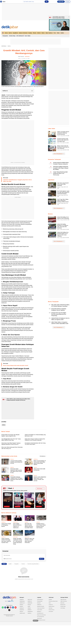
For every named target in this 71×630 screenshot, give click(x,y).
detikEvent (39, 604)
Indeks (62, 32)
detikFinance (22, 602)
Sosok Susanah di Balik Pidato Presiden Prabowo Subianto (61, 163)
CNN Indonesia (63, 599)
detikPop (29, 613)
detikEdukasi (22, 601)
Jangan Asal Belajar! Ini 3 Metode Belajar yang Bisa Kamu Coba (35, 435)
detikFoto (29, 609)
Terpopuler (5, 35)
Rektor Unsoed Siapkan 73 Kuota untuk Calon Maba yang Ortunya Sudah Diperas (40, 462)
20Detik (29, 608)
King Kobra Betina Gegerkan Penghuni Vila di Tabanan (58, 309)
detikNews (22, 599)
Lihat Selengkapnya (58, 153)
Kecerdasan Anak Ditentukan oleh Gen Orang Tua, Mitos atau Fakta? (35, 443)
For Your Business (40, 616)
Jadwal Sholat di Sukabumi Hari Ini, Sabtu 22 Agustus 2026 (60, 319)
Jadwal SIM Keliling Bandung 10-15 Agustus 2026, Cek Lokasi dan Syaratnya (62, 226)
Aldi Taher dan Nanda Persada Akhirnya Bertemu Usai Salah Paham (29, 525)
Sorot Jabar (27, 35)
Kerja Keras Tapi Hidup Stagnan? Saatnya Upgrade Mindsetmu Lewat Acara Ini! (10, 443)
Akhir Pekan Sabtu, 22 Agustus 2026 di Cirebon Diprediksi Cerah (59, 323)
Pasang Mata (39, 601)
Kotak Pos (51, 604)
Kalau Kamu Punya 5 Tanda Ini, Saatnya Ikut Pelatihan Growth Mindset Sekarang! (35, 439)
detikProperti (22, 613)
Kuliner (39, 32)
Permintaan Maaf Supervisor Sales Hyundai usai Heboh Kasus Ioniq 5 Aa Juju (16, 470)
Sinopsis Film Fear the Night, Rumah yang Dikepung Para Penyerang (58, 314)
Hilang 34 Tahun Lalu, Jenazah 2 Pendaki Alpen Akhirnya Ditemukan (29, 540)
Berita (10, 32)
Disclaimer (51, 611)
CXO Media (62, 608)
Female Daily (62, 606)
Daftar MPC (61, 1)
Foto (55, 32)
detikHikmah (30, 611)
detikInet (21, 604)
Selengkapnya (42, 456)
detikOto (21, 611)
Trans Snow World (40, 608)
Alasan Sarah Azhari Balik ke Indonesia (39, 469)
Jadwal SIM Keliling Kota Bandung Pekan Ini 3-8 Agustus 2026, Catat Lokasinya (62, 234)
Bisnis (43, 32)
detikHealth (30, 602)
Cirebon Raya (12, 35)
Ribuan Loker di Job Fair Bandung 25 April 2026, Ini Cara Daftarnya (63, 147)
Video (58, 32)
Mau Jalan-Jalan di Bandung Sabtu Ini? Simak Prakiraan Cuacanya (60, 305)
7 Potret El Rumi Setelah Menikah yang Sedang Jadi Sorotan (16, 462)
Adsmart (38, 602)
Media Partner (51, 606)
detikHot (21, 606)
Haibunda (62, 602)
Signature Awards (40, 606)
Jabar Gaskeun (49, 32)
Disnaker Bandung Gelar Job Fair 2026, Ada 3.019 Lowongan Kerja (62, 140)
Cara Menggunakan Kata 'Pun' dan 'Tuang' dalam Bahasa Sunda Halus (11, 439)
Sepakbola (15, 32)
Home (6, 32)
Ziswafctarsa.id (40, 613)
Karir (50, 602)
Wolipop (29, 604)
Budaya (30, 32)
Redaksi (50, 599)
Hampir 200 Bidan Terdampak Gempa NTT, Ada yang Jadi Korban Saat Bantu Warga (17, 541)
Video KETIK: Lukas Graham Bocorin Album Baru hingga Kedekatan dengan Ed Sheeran (59, 17)
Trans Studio (39, 609)
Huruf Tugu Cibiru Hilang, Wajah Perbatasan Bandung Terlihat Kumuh (63, 200)
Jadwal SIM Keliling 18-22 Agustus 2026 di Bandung (63, 218)
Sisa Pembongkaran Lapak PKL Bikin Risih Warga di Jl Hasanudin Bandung (63, 192)
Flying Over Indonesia (41, 614)
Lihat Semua (39, 488)
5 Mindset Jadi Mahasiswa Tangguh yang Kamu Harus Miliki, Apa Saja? (17, 180)
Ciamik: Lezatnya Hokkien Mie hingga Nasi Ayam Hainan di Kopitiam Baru (6, 540)
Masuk (67, 1)
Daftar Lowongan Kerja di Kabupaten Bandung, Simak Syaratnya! (63, 133)
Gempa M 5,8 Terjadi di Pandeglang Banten (6, 525)
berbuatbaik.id (40, 599)
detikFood (30, 601)
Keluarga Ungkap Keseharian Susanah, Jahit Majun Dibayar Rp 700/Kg (60, 168)
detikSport (22, 608)
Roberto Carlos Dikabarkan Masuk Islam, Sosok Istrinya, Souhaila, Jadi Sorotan (40, 478)
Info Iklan (50, 608)
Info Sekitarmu (20, 35)
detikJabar (3, 46)
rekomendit (39, 618)
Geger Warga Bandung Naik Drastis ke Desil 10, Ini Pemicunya (60, 173)
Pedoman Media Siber (53, 601)
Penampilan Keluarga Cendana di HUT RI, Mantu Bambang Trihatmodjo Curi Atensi (16, 478)
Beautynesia (62, 604)
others (3, 424)
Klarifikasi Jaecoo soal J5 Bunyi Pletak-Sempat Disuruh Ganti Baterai (41, 525)
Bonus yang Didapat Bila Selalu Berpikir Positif (15, 365)
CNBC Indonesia (63, 601)
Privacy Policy (51, 609)
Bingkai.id (39, 611)
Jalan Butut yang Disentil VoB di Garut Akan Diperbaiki (63, 184)
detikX (29, 606)
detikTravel (30, 599)
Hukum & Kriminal (23, 32)
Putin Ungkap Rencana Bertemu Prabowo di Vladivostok (17, 525)
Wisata (34, 32)
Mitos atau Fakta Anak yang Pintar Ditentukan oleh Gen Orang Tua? (12, 448)
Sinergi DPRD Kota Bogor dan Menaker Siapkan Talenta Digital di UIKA (10, 435)
